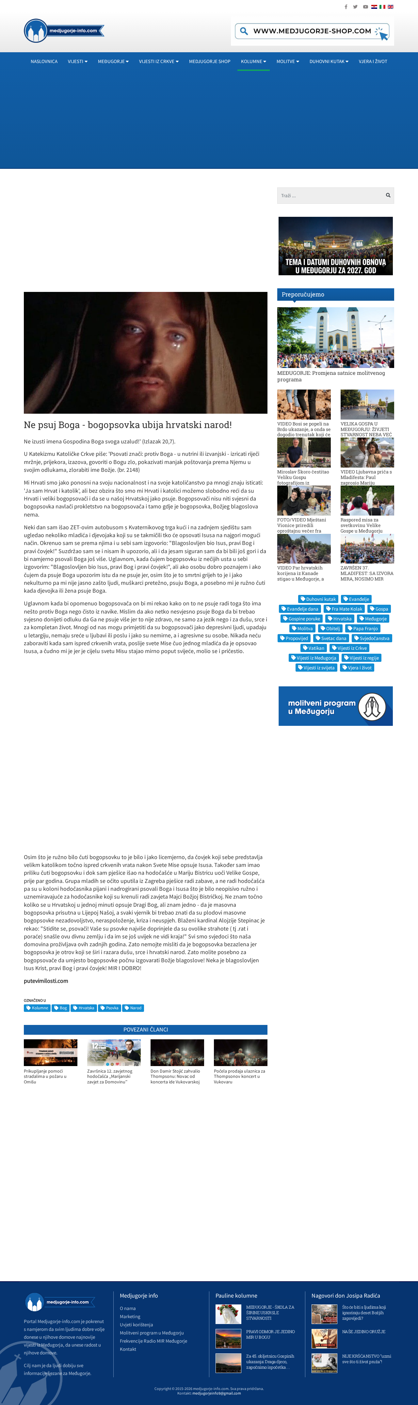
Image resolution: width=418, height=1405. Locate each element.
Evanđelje (359, 599)
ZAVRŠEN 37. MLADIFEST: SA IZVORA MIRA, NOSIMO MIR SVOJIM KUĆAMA (367, 576)
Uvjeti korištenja (136, 1324)
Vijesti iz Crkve (352, 648)
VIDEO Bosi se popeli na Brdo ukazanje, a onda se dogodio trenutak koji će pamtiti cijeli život (304, 432)
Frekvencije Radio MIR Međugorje (153, 1341)
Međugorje (376, 618)
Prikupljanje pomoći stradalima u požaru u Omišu (45, 1076)
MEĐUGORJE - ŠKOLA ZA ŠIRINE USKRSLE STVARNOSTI (270, 1312)
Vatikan (316, 648)
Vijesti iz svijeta (319, 667)
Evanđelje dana (302, 609)
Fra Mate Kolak (347, 609)
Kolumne (40, 1008)
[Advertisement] (220, 119)
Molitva (305, 628)
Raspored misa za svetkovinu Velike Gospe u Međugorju (362, 525)
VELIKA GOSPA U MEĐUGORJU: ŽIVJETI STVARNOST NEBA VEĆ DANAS (366, 432)
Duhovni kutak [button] (327, 61)
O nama (128, 1308)
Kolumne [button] (251, 61)
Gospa (382, 609)
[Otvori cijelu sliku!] (145, 352)
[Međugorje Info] (64, 30)
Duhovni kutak (321, 599)
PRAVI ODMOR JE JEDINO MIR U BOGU (270, 1334)
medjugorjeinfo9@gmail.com (216, 1393)
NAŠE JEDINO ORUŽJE (363, 1331)
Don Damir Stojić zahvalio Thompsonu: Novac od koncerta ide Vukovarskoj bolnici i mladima (175, 1076)
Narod (135, 1008)
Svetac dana (333, 638)
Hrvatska (86, 1008)
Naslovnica (44, 61)
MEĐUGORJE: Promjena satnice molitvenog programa (331, 375)
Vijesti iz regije (364, 658)
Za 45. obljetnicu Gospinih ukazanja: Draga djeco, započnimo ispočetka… (270, 1361)
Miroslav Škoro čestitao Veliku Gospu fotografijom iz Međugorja (303, 480)
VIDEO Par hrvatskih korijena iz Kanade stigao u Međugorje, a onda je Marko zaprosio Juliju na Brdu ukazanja (303, 579)
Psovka (112, 1008)
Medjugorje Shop (210, 61)
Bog (63, 1008)
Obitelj (333, 628)
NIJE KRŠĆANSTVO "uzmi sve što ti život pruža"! (366, 1359)
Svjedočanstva (375, 638)
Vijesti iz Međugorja (316, 658)
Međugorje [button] (111, 61)
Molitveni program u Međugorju (152, 1333)
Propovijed (297, 638)
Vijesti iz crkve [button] (156, 61)
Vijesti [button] (75, 61)
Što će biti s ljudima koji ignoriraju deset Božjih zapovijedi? (364, 1312)
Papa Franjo (365, 628)
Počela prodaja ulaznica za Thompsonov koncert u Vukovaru (239, 1076)
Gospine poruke (304, 618)
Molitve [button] (286, 61)
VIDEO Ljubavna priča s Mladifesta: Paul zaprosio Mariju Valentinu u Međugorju (366, 480)
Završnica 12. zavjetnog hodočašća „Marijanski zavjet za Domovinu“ (109, 1076)
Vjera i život (373, 61)
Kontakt (128, 1349)
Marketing (130, 1316)
